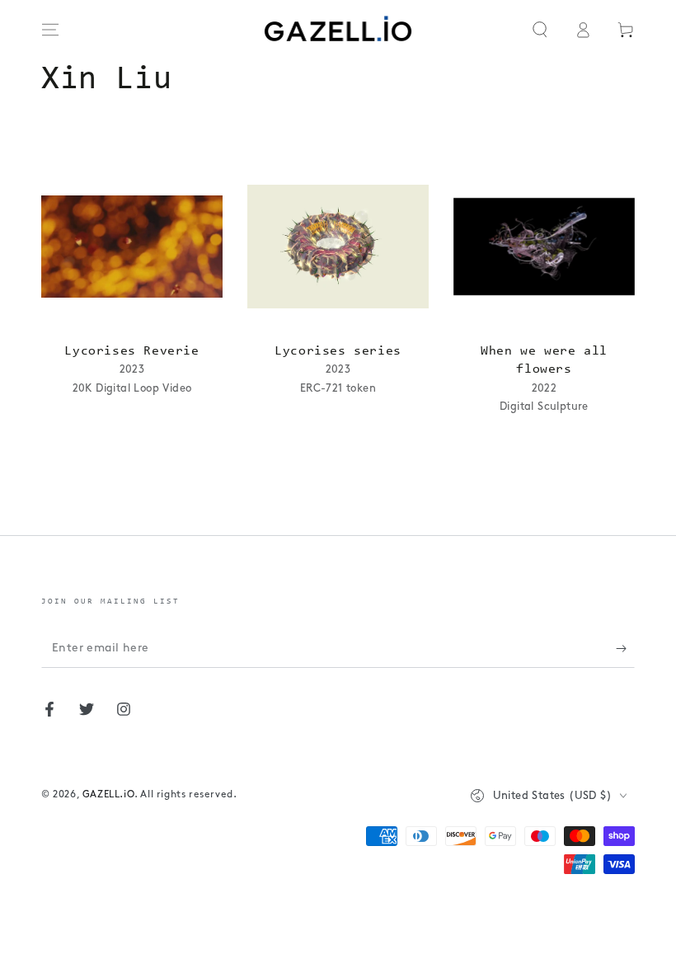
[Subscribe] (625, 649)
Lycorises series (338, 351)
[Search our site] (540, 30)
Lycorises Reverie (131, 351)
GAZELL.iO (108, 795)
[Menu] (50, 30)
